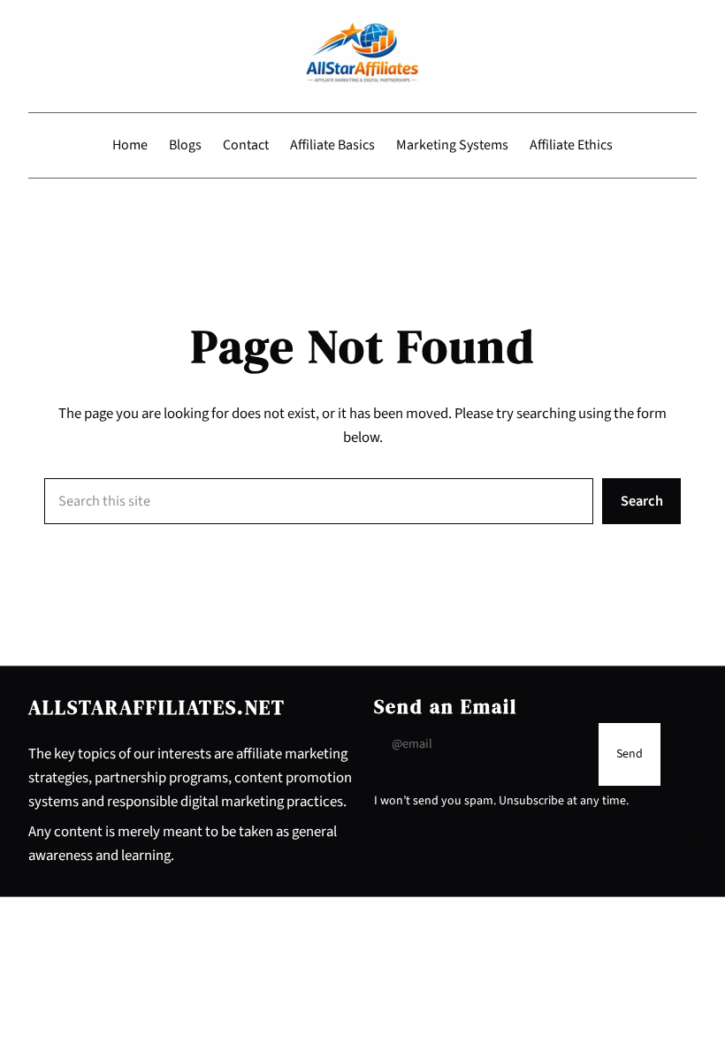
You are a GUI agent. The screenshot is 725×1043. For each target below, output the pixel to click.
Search (642, 501)
